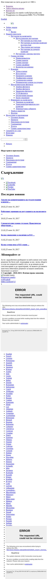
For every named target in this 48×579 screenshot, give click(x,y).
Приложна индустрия (20, 122)
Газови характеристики (21, 128)
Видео (13, 32)
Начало (9, 144)
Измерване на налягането (21, 100)
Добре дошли (11, 27)
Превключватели (23, 58)
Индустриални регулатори (27, 38)
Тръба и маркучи (18, 111)
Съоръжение (16, 124)
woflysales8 (5, 280)
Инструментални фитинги (22, 84)
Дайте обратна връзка (15, 8)
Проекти (14, 120)
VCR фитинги (22, 93)
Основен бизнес (17, 117)
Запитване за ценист (9, 271)
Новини (9, 135)
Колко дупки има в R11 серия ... (15, 245)
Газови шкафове (22, 65)
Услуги (14, 126)
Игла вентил (21, 73)
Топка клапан (21, 71)
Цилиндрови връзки (24, 95)
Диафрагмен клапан (24, 78)
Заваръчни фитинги (24, 91)
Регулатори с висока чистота (28, 54)
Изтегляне (10, 133)
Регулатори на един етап (31, 41)
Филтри (14, 113)
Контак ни (10, 11)
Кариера (9, 6)
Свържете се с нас (13, 131)
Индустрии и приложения (17, 115)
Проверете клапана (24, 76)
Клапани (14, 69)
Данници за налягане (25, 102)
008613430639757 (8, 282)
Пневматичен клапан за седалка (29, 82)
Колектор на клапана (24, 67)
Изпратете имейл (8, 277)
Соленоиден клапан (24, 80)
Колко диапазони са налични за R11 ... (18, 235)
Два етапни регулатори (30, 47)
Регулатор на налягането (21, 36)
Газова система (17, 56)
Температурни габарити (26, 109)
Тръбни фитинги (23, 87)
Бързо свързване (22, 98)
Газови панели (22, 60)
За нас (8, 30)
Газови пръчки (22, 63)
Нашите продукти (13, 34)
